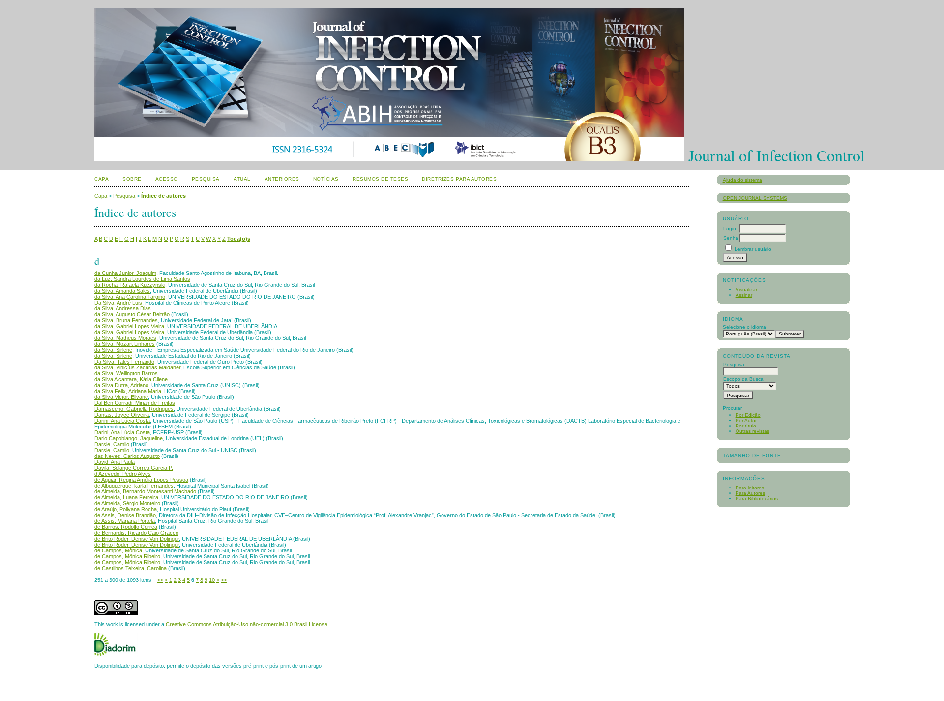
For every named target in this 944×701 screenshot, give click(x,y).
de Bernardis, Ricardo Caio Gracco (136, 533)
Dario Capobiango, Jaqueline (128, 438)
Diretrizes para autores (459, 179)
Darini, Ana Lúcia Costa (122, 421)
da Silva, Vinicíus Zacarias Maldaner (137, 367)
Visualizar (746, 289)
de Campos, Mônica (118, 550)
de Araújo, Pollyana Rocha (125, 509)
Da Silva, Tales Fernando (124, 362)
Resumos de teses (380, 179)
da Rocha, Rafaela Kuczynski (129, 285)
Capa (101, 179)
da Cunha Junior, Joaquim (125, 273)
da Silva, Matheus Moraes (125, 338)
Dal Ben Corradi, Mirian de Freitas (134, 403)
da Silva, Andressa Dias (122, 308)
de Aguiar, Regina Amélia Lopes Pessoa (141, 480)
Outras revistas (752, 431)
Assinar (744, 295)
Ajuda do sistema (742, 180)
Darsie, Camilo (111, 444)
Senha (730, 238)
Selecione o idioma (744, 327)
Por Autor (746, 420)
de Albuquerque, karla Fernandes (134, 485)
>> (224, 580)
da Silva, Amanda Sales (122, 291)
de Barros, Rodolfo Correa (125, 527)
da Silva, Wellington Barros (126, 373)
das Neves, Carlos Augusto (127, 456)
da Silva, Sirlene (113, 350)
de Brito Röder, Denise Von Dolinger (136, 539)
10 (212, 580)
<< (160, 580)
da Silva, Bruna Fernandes (126, 320)
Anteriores (282, 179)
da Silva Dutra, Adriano (121, 385)
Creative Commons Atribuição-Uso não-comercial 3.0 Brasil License (246, 624)
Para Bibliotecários (757, 498)
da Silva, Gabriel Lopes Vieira (129, 326)
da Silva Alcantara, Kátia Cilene (131, 379)
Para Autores (750, 493)
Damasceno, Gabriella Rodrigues (134, 409)
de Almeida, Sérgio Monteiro (127, 503)
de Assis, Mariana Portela (124, 521)
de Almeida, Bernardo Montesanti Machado (145, 491)
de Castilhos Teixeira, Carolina (130, 568)
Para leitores (750, 487)
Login (729, 228)
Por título (746, 425)
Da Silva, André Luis (118, 302)
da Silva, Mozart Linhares (124, 344)
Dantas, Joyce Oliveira (121, 415)
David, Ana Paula (114, 462)
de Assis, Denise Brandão (125, 515)
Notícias (326, 179)
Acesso (166, 179)
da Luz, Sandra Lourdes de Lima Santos (142, 279)
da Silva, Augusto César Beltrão (132, 314)
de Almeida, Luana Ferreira (126, 497)
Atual (242, 179)
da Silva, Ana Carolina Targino (129, 297)
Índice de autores (163, 196)
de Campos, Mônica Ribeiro (127, 556)
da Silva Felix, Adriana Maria (127, 391)
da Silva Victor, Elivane (121, 397)
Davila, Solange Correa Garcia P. (133, 468)
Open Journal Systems (755, 198)
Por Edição (748, 415)
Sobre (132, 179)
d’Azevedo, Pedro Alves (122, 474)
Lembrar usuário (753, 249)
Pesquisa (206, 179)
